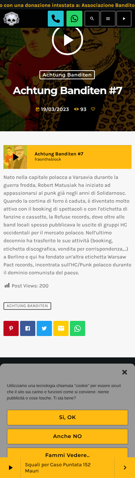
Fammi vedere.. (67, 455)
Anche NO (67, 436)
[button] (124, 372)
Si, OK (67, 417)
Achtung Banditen (67, 75)
